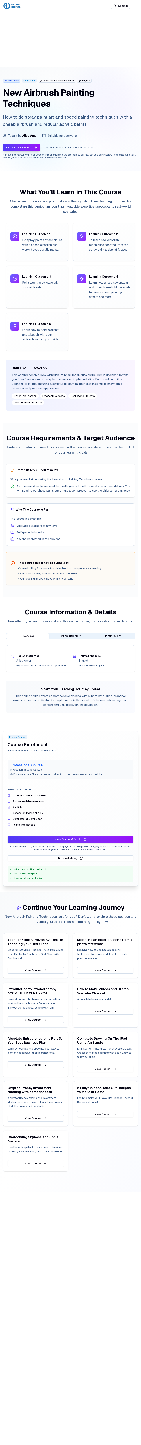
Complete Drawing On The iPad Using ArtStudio (102, 1041)
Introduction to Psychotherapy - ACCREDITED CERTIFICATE (33, 991)
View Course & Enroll (68, 839)
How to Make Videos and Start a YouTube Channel (103, 991)
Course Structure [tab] (70, 636)
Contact (123, 6)
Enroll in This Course (18, 147)
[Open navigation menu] (134, 6)
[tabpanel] (70, 658)
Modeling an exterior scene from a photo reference (104, 942)
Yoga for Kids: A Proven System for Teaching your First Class (35, 942)
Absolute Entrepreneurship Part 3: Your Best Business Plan (35, 1041)
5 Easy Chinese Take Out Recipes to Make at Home (104, 1090)
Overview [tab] (28, 636)
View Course (33, 970)
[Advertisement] (70, 39)
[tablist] (70, 636)
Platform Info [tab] (113, 636)
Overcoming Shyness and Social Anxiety (33, 1139)
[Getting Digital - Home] (13, 6)
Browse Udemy (67, 858)
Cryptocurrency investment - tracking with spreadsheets (31, 1090)
